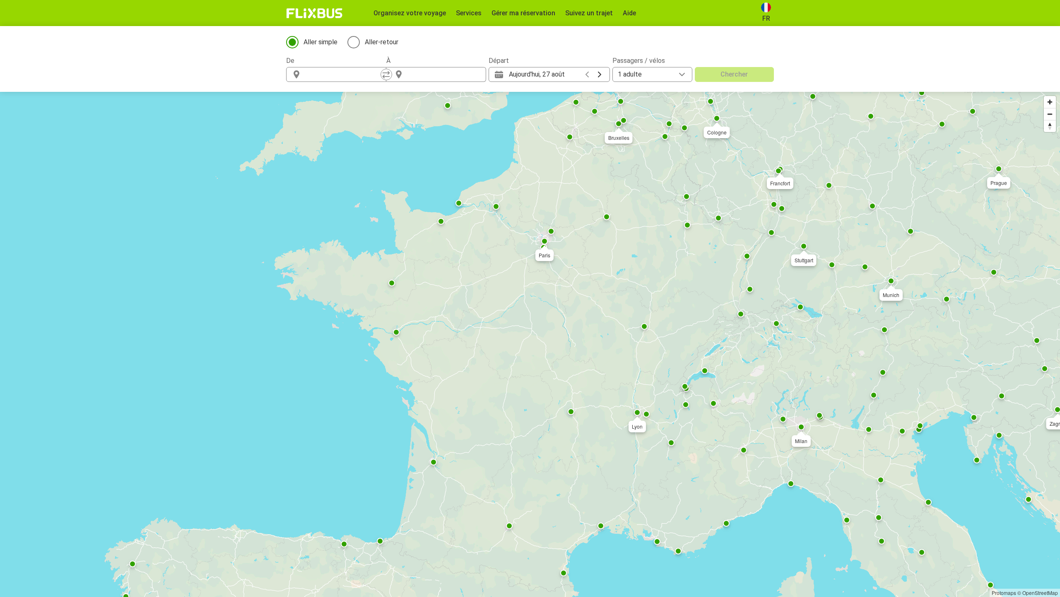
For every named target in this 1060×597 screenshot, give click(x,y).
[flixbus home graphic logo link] (314, 13)
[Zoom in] (1050, 102)
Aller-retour (381, 42)
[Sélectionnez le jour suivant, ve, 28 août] (600, 74)
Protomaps (1004, 592)
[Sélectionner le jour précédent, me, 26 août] (587, 74)
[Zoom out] (1050, 114)
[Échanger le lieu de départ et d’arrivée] (386, 74)
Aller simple (320, 42)
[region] (530, 344)
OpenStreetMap (1040, 592)
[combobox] (343, 74)
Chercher (734, 74)
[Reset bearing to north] (1050, 126)
